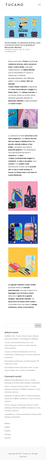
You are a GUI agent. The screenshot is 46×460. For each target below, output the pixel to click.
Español (8, 431)
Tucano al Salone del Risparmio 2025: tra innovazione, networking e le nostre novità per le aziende (22, 354)
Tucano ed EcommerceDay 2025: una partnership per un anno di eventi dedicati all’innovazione (20, 345)
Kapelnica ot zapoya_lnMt (14, 396)
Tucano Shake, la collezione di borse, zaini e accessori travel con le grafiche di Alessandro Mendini (22, 45)
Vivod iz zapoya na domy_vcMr (16, 386)
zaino (10, 138)
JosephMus (9, 414)
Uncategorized (10, 51)
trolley (11, 158)
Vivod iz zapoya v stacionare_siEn (17, 405)
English (7, 427)
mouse (10, 172)
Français (8, 434)
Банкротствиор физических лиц (16, 380)
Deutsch (8, 438)
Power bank (21, 172)
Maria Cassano (12, 49)
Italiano (7, 423)
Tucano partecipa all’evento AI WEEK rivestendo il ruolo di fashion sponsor (22, 389)
